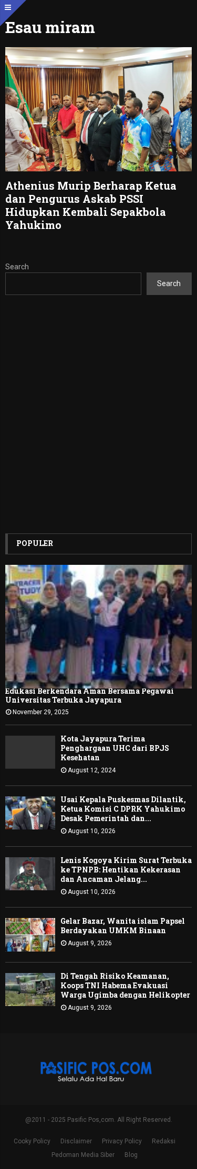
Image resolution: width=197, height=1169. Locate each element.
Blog (131, 1155)
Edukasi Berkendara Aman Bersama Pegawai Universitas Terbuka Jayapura (89, 695)
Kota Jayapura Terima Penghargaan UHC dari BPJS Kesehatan (114, 748)
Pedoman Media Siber (83, 1155)
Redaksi (163, 1141)
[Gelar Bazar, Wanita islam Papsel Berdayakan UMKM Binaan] (30, 934)
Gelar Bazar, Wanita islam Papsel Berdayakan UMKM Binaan (122, 925)
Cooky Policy (32, 1141)
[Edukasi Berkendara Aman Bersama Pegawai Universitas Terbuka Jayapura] (98, 627)
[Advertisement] (98, 414)
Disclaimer (76, 1141)
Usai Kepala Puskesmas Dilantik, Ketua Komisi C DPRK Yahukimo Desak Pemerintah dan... (123, 808)
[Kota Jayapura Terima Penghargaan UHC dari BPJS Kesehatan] (30, 752)
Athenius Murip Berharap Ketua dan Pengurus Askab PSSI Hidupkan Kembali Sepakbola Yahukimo (91, 205)
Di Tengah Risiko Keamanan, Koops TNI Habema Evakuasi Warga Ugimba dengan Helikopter (125, 985)
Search (17, 267)
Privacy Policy (122, 1141)
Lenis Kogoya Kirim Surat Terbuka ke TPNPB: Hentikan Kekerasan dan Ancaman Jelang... (126, 869)
